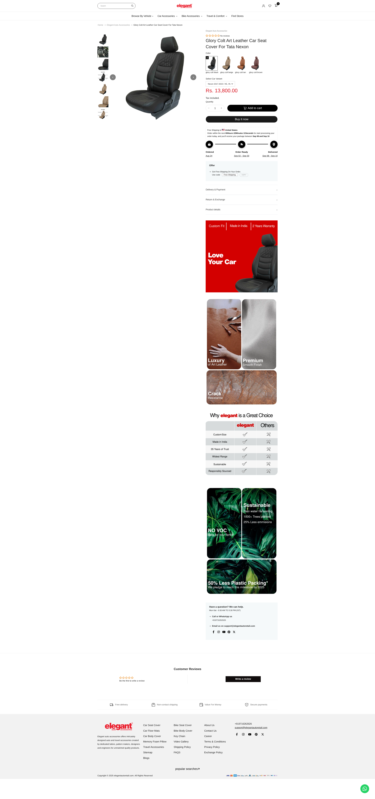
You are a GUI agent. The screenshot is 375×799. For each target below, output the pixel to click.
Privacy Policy (212, 747)
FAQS (177, 752)
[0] (276, 5)
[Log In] (263, 5)
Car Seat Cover (151, 725)
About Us (209, 725)
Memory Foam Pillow (155, 741)
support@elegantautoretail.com (239, 626)
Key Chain (179, 736)
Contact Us (210, 730)
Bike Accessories (191, 16)
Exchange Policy (213, 752)
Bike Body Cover (183, 730)
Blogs (146, 758)
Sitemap (147, 752)
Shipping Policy (182, 747)
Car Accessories (166, 16)
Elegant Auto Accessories (119, 25)
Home (101, 25)
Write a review (243, 679)
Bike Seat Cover (183, 725)
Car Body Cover (152, 736)
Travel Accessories (153, 747)
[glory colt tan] (241, 63)
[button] (213, 36)
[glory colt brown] (255, 63)
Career (208, 736)
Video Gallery (181, 741)
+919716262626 (219, 620)
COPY (244, 175)
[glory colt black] (212, 63)
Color (208, 53)
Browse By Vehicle (141, 16)
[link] (237, 735)
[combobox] (116, 6)
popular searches (187, 769)
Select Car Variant (214, 79)
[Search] (132, 6)
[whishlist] (269, 5)
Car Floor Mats (151, 730)
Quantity (209, 102)
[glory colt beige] (226, 63)
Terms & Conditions (215, 741)
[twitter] (262, 735)
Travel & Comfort (216, 16)
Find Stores (237, 16)
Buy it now (241, 119)
